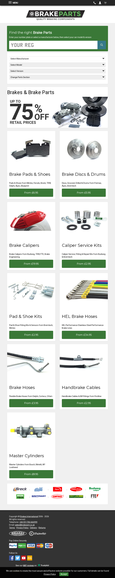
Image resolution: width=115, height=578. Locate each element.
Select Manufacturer (20, 59)
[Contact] (94, 3)
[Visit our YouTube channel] (24, 557)
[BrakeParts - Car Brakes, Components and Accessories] (57, 14)
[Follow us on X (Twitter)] (18, 557)
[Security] (38, 532)
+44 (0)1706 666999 (28, 522)
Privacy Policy (50, 574)
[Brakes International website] (19, 532)
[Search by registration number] (101, 45)
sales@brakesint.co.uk (25, 525)
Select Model (16, 65)
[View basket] (105, 3)
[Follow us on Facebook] (12, 557)
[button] (100, 3)
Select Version (17, 71)
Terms (12, 528)
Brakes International (29, 516)
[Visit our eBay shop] (30, 557)
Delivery (33, 528)
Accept (64, 574)
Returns (42, 528)
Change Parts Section (20, 77)
